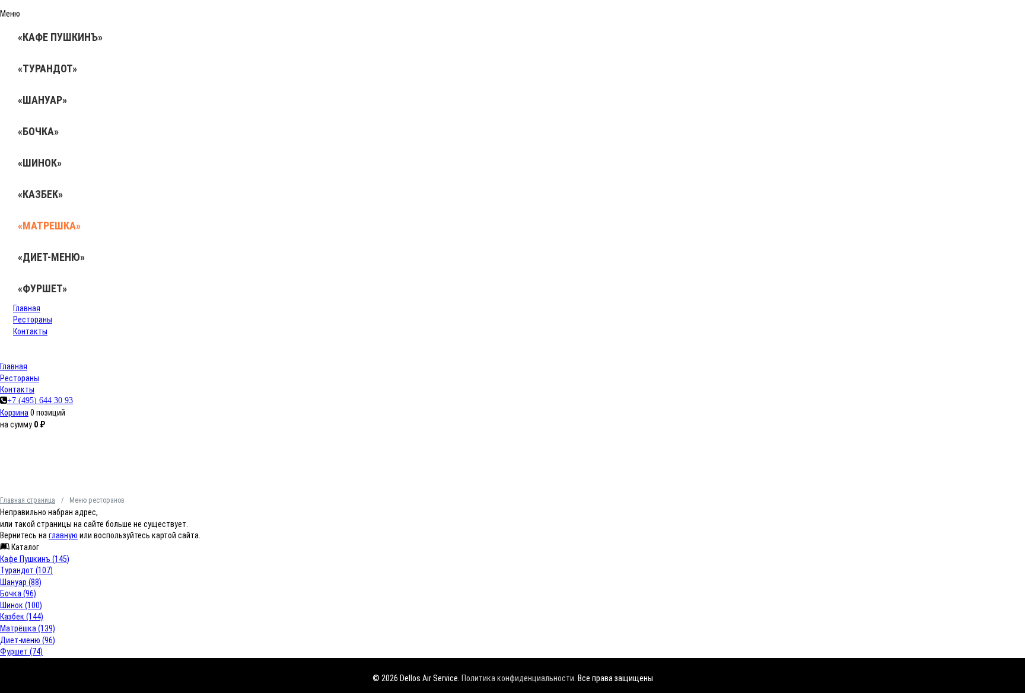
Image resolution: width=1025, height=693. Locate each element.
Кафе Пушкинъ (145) (34, 559)
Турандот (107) (26, 570)
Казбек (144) (21, 616)
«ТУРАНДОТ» (47, 68)
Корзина (14, 412)
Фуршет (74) (21, 651)
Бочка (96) (18, 593)
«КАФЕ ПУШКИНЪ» (60, 37)
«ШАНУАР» (42, 100)
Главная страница (27, 500)
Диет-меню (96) (27, 640)
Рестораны (32, 319)
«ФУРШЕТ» (42, 288)
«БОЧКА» (38, 131)
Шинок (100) (21, 605)
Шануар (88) (21, 582)
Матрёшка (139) (27, 628)
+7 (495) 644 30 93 (40, 400)
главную (63, 535)
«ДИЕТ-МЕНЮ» (51, 257)
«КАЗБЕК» (40, 194)
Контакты (30, 331)
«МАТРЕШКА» (49, 225)
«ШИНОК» (40, 163)
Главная (26, 308)
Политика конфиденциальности (517, 678)
